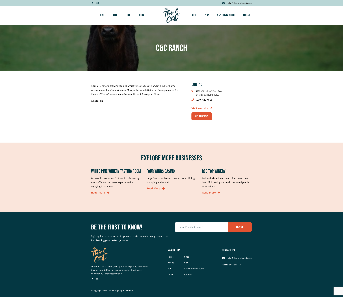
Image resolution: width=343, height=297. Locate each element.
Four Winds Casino (160, 171)
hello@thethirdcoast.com (239, 258)
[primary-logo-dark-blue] (171, 8)
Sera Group (128, 290)
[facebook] (92, 3)
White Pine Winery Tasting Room (116, 171)
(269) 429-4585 (204, 99)
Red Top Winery (213, 171)
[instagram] (97, 3)
